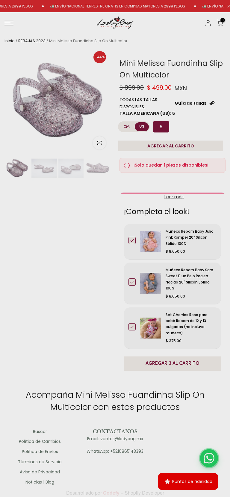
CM (126, 127)
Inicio (9, 41)
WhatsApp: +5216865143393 (115, 451)
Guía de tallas (190, 103)
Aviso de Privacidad (40, 472)
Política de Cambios (40, 441)
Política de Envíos (40, 452)
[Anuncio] (109, 6)
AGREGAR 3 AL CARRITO (172, 363)
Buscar (40, 432)
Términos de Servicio (40, 462)
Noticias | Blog (39, 482)
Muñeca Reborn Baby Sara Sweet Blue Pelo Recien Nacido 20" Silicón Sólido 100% (189, 279)
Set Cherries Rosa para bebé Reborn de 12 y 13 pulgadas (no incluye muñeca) (187, 324)
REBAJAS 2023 (32, 41)
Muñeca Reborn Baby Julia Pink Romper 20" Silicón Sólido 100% (190, 237)
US (141, 127)
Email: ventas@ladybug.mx (115, 439)
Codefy (112, 492)
